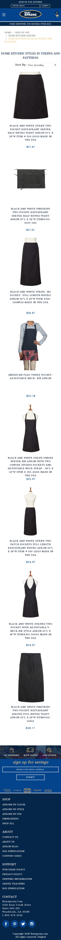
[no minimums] (12, 751)
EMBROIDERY (10, 818)
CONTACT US (10, 837)
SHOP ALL (8, 823)
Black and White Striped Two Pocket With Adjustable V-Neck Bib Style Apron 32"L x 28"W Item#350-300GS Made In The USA (30, 630)
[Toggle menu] (4, 14)
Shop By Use (22, 32)
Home (8, 32)
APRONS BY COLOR (13, 804)
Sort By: (20, 64)
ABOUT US (8, 841)
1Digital (42, 936)
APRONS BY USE (12, 814)
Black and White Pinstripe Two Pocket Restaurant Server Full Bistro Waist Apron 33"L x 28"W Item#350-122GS (30, 714)
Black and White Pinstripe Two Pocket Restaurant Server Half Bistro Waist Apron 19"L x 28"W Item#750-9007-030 (30, 215)
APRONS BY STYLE (13, 809)
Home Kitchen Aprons (22, 35)
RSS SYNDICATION (13, 851)
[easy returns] (49, 751)
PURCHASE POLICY (13, 869)
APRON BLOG (10, 846)
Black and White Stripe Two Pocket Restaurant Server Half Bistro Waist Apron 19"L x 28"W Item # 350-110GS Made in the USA (30, 132)
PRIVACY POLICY (12, 874)
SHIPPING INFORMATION (17, 879)
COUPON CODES (11, 855)
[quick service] (31, 751)
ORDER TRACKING (13, 883)
